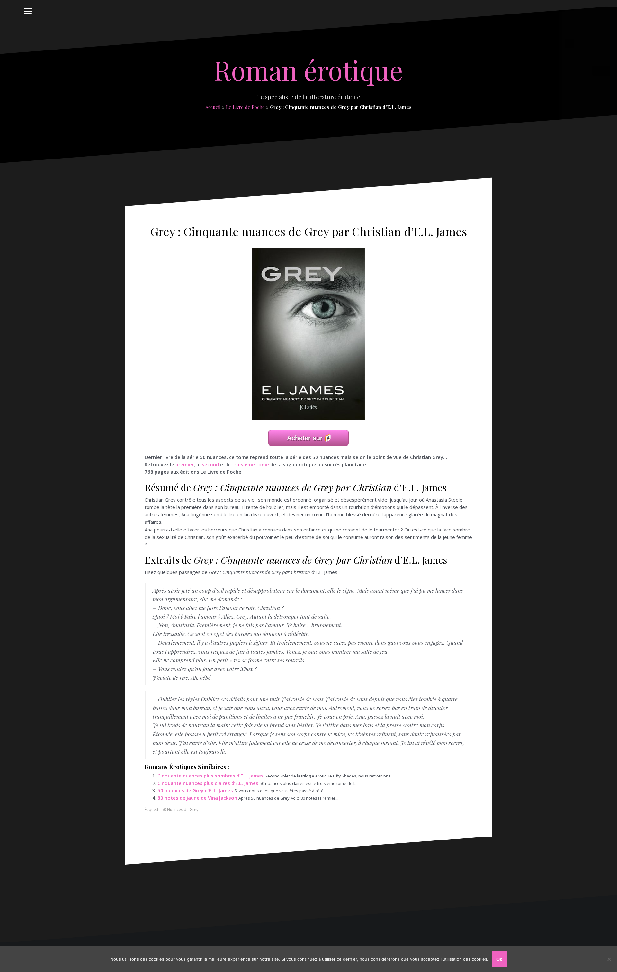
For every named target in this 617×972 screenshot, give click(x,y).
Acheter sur (305, 437)
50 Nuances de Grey (180, 809)
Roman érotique (308, 69)
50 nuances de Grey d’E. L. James (195, 790)
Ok (499, 959)
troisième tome (250, 464)
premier (184, 464)
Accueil (213, 107)
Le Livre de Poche (245, 107)
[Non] (609, 959)
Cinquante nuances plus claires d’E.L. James (207, 783)
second (210, 464)
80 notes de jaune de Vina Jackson (197, 798)
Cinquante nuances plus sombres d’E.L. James (210, 775)
